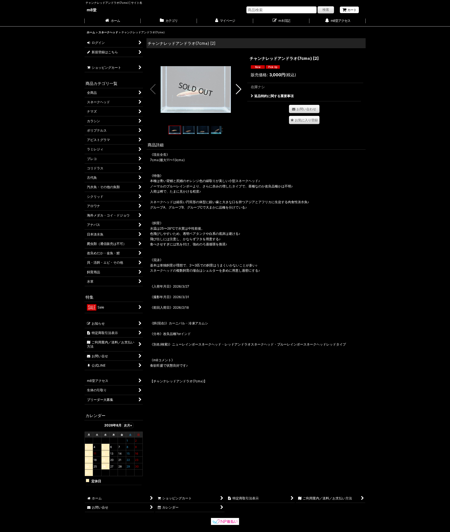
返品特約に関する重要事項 (274, 96)
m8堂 (92, 10)
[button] (153, 89)
